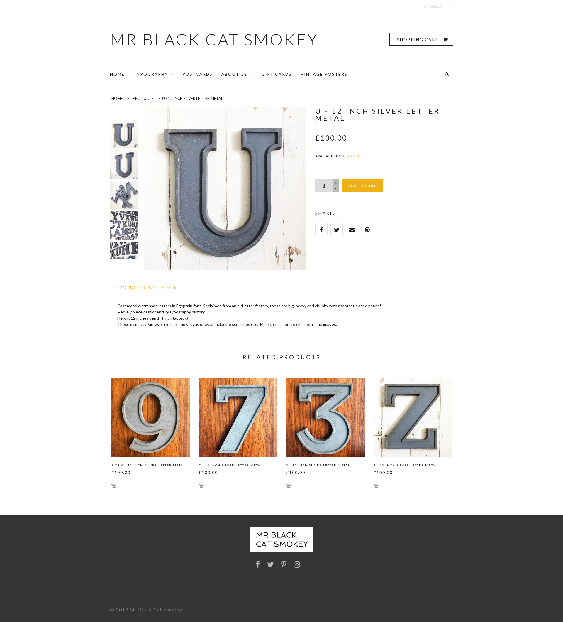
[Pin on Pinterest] (367, 229)
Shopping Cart (418, 39)
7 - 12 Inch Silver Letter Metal (231, 465)
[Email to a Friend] (352, 229)
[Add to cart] (113, 486)
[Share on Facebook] (321, 229)
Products (143, 98)
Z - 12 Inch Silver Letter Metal (405, 465)
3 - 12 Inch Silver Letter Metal (318, 465)
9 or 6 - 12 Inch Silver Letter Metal (148, 465)
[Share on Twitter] (336, 229)
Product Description (146, 287)
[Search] (446, 74)
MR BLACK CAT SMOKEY (214, 39)
